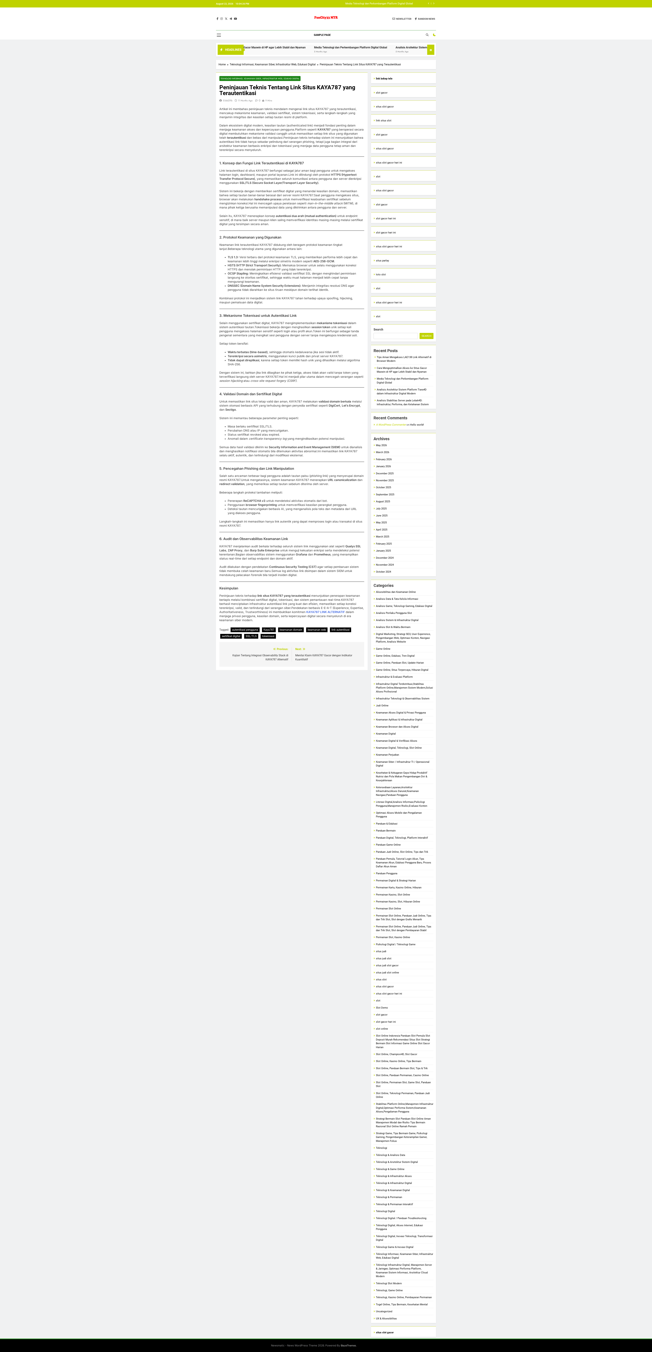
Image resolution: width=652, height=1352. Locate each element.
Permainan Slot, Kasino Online (393, 937)
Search (378, 329)
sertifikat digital (231, 636)
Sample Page (322, 34)
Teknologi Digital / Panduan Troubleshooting (401, 1218)
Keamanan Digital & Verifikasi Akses (396, 740)
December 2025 (385, 473)
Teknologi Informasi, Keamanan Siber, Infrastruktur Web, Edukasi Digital (260, 78)
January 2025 (383, 550)
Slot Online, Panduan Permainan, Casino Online (402, 1075)
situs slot (381, 979)
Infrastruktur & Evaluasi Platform (394, 676)
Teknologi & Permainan (389, 1197)
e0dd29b (227, 100)
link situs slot (383, 120)
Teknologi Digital (385, 1211)
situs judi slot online (387, 972)
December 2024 (385, 557)
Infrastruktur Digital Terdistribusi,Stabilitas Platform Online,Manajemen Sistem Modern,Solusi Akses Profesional (404, 687)
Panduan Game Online (388, 844)
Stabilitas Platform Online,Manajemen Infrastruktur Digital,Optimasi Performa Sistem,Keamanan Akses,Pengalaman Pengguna (404, 1107)
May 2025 (381, 522)
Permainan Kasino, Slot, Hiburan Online (398, 901)
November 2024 (385, 564)
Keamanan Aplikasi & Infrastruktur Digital (399, 719)
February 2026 (384, 459)
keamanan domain (291, 629)
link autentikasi (340, 629)
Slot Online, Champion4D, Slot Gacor (396, 1054)
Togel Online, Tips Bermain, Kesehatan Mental (402, 1304)
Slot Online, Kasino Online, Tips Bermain (398, 1061)
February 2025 (384, 543)
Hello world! (417, 424)
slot (378, 176)
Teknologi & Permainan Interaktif (394, 1204)
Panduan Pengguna (386, 873)
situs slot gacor (385, 106)
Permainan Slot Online (388, 908)
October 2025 (383, 487)
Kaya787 (269, 629)
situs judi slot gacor (387, 965)
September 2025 (385, 494)
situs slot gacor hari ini (389, 162)
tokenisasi (268, 636)
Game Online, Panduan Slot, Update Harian (400, 662)
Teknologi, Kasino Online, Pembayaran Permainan (404, 1297)
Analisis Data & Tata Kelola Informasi (397, 598)
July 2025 (381, 508)
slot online (382, 1028)
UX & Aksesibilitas (386, 1318)
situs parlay (382, 260)
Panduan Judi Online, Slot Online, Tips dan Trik (402, 851)
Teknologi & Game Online (390, 1169)
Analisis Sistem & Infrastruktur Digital (397, 620)
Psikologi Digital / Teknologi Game (395, 944)
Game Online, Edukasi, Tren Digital (395, 655)
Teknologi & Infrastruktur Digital (394, 1183)
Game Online (383, 648)
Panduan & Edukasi (386, 823)
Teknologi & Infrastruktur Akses (394, 1176)
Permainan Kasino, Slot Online (393, 894)
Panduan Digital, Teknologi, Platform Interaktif (402, 837)
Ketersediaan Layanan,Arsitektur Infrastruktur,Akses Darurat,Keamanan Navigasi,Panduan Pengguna (397, 791)
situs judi (381, 951)
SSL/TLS (251, 636)
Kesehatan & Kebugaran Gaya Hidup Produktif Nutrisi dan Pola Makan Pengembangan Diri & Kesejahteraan (401, 776)
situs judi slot (383, 958)
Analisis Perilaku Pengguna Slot (394, 613)
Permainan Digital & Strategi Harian (396, 880)
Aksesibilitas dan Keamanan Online (396, 591)
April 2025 (381, 529)
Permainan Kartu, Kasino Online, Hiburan (398, 887)
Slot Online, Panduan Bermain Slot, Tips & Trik (402, 1068)
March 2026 (382, 452)
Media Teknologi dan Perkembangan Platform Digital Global (256, 47)
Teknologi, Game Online (389, 1290)
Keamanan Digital (386, 733)
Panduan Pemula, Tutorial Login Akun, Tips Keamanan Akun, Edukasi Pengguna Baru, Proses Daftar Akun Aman (403, 862)
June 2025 (381, 515)
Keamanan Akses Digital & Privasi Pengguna (401, 712)
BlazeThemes (348, 1345)
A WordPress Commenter (391, 424)
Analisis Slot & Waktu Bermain (393, 627)
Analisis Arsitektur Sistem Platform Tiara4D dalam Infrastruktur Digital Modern (368, 3)
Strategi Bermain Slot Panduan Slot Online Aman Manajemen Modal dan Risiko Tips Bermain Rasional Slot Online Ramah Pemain (403, 1122)
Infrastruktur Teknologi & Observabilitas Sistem (402, 698)
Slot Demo (382, 1007)
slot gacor (381, 92)
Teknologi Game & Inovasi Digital (394, 1247)
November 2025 (385, 480)
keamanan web (317, 629)
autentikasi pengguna (245, 629)
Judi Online (382, 705)
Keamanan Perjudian (387, 754)
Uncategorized (384, 1311)
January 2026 (383, 466)
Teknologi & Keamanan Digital (393, 1190)
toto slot (381, 274)
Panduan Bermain (386, 830)
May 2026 (381, 445)
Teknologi (381, 1147)
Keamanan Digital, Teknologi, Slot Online (399, 747)
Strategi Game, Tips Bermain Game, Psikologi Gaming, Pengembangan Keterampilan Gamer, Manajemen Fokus (401, 1137)
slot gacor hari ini (386, 218)
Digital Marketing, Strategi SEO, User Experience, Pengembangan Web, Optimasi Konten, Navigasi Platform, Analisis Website (403, 638)
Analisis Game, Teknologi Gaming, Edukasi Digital (404, 606)
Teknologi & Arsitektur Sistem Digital (397, 1162)
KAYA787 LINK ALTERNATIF (325, 612)
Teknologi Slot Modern (389, 1283)
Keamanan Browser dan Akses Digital (397, 726)
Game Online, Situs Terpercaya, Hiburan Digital (402, 669)
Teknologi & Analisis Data (390, 1155)
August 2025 (383, 501)
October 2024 (383, 571)
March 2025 (382, 536)
